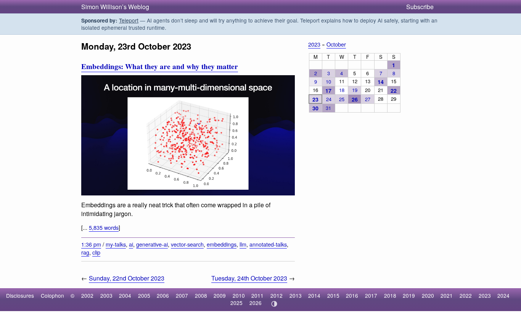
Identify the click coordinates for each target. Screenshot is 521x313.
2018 (390, 295)
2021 (447, 295)
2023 (314, 44)
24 (328, 99)
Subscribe (420, 6)
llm (243, 244)
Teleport (128, 20)
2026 (255, 303)
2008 (201, 295)
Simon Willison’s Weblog (115, 6)
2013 (295, 295)
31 (328, 107)
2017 (371, 295)
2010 (239, 295)
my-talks (116, 244)
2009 (220, 295)
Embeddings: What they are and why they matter (159, 66)
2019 (409, 295)
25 (341, 99)
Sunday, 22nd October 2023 (126, 278)
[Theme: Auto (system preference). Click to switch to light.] (274, 303)
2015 (333, 295)
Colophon (52, 295)
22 (394, 90)
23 (315, 99)
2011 (257, 295)
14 (381, 82)
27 (367, 99)
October (336, 44)
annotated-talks (268, 244)
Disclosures (20, 295)
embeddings (221, 244)
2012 (276, 295)
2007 (182, 295)
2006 (163, 295)
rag (85, 252)
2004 (125, 295)
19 (354, 90)
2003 (106, 295)
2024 (503, 295)
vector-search (187, 244)
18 (341, 90)
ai (131, 244)
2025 (236, 303)
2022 (466, 295)
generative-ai (152, 244)
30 (315, 108)
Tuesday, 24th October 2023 (249, 278)
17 (328, 90)
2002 (87, 295)
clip (96, 252)
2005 (144, 295)
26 (355, 99)
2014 (314, 295)
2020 (428, 295)
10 (328, 81)
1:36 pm (91, 244)
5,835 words (104, 227)
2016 (352, 295)
